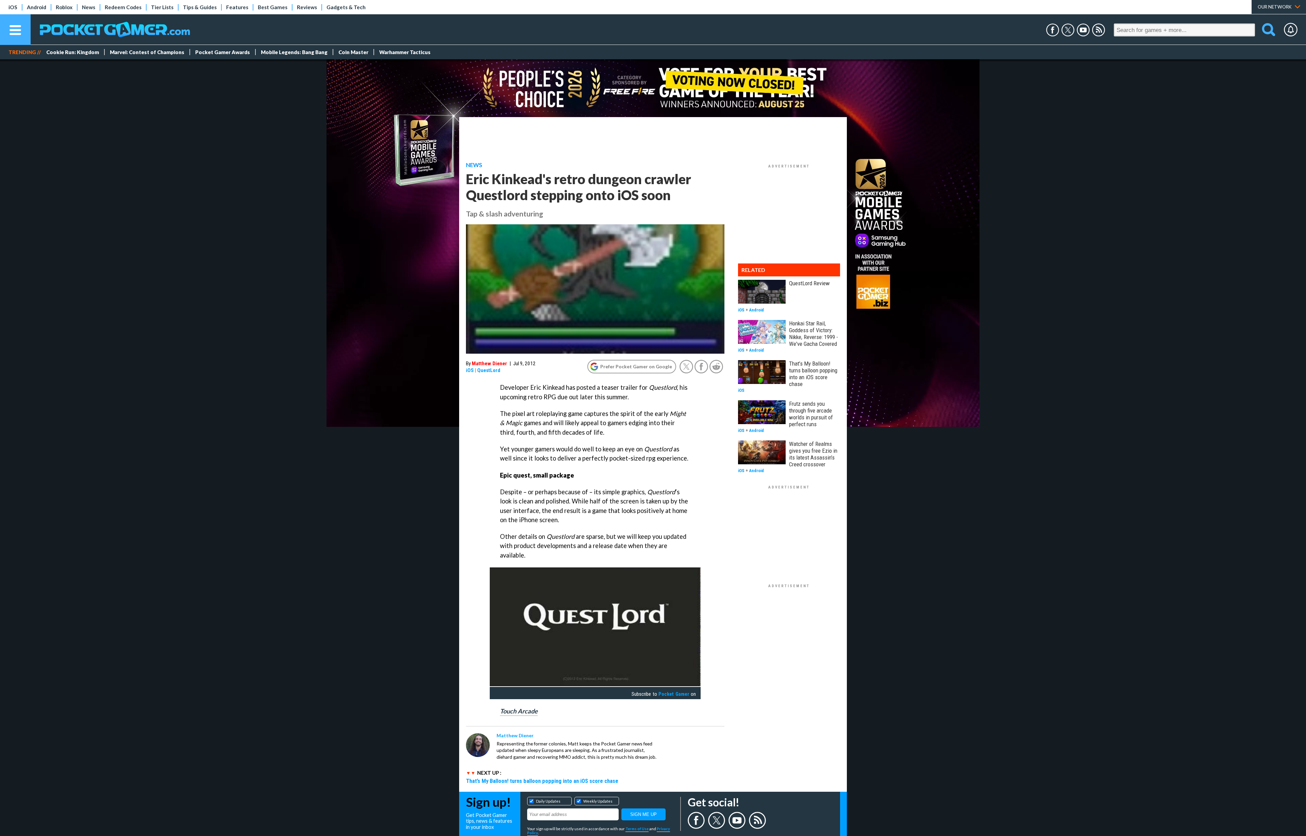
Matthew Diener (489, 363)
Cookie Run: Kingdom (72, 52)
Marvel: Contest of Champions (147, 52)
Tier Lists (162, 7)
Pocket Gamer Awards (222, 52)
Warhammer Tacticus (405, 52)
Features (237, 7)
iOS (13, 7)
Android (36, 7)
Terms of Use (637, 828)
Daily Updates (548, 801)
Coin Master (353, 52)
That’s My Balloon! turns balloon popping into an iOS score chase (542, 780)
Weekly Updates (598, 801)
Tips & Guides (200, 7)
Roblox (64, 7)
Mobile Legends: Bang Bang (294, 52)
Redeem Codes (123, 7)
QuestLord (488, 370)
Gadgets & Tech (346, 7)
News (88, 7)
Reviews (307, 7)
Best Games (272, 7)
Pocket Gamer (673, 694)
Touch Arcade (519, 711)
